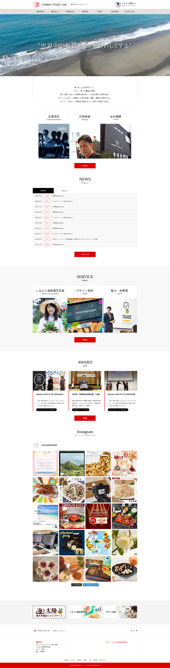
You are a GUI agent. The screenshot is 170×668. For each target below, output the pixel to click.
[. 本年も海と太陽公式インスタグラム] (45, 463)
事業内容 (71, 11)
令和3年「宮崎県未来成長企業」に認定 (86, 394)
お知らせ (56, 11)
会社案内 (41, 11)
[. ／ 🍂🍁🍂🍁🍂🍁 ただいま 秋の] (124, 463)
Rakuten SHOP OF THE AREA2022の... (50, 394)
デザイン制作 (40, 649)
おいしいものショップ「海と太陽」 (46, 409)
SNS (100, 11)
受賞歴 (86, 11)
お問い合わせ (130, 11)
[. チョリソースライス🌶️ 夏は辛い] (72, 516)
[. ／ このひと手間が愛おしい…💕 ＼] (124, 569)
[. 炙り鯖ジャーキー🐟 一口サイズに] (72, 542)
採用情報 (116, 11)
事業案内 (85, 340)
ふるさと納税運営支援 (43, 647)
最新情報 (43, 191)
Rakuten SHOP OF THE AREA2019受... (122, 394)
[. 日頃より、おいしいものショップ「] (98, 516)
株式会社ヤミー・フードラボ (81, 409)
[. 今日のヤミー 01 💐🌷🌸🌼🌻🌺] (45, 569)
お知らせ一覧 (85, 254)
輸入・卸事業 (40, 651)
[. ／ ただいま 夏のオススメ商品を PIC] (98, 542)
